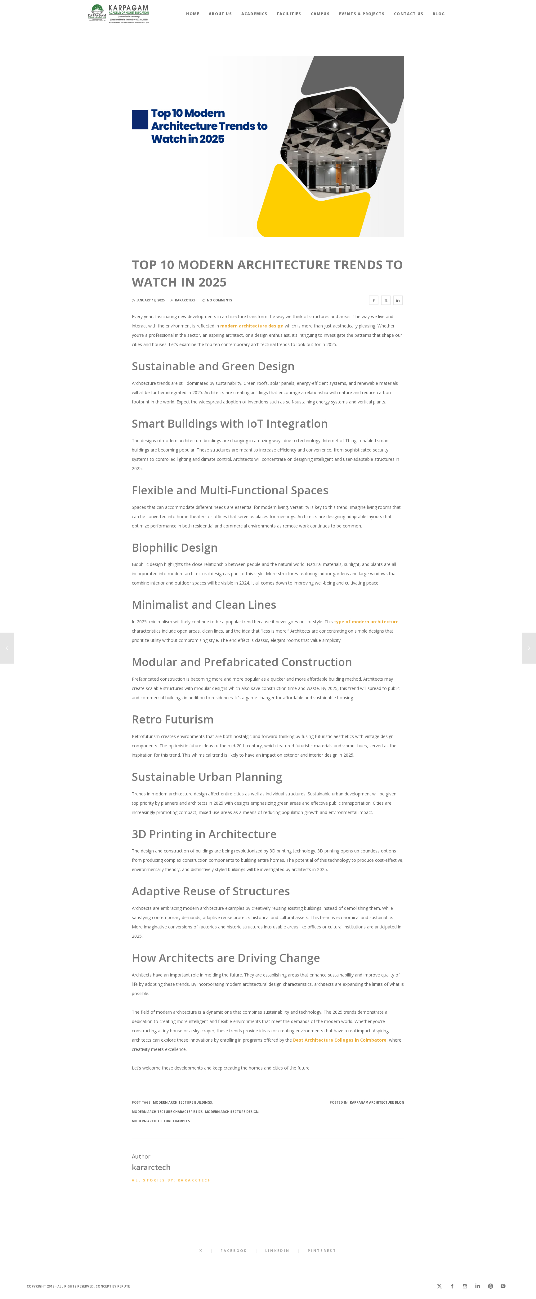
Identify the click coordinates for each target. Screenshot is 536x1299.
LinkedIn (277, 1250)
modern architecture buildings (182, 1102)
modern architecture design (231, 1112)
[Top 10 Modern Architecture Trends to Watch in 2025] (373, 300)
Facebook (234, 1250)
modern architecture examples (161, 1121)
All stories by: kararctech (172, 1180)
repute (123, 1286)
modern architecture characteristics (167, 1112)
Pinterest (322, 1250)
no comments (219, 300)
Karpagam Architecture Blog (377, 1102)
